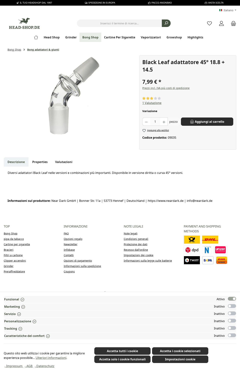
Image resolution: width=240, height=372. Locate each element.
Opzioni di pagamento (78, 260)
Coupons (69, 271)
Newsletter (70, 244)
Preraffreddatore (14, 271)
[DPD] (192, 250)
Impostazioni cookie (180, 359)
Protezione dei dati (135, 244)
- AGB (29, 366)
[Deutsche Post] (192, 239)
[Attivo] (232, 299)
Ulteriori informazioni (51, 358)
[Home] (37, 37)
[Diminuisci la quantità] (146, 122)
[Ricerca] (166, 23)
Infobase (69, 249)
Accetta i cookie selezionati (180, 351)
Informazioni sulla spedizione (82, 266)
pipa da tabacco (14, 239)
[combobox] (119, 23)
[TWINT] (192, 260)
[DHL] (210, 239)
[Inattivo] (232, 306)
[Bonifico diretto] (220, 250)
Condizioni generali (136, 239)
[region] (71, 95)
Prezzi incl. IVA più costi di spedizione (166, 88)
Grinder (9, 266)
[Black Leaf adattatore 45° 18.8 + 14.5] (71, 95)
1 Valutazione (151, 103)
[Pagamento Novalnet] (207, 250)
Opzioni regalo (73, 239)
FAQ (66, 233)
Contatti (69, 255)
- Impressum (13, 366)
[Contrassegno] (222, 260)
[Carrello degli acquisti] (232, 23)
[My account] (221, 23)
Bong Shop (10, 233)
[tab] (16, 162)
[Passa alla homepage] (24, 23)
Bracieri (9, 249)
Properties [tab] (40, 162)
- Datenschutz (44, 366)
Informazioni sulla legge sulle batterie (148, 260)
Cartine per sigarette (17, 244)
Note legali (130, 233)
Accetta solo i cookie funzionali (122, 359)
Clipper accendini (15, 260)
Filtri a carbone (13, 255)
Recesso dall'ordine (136, 249)
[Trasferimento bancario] (208, 260)
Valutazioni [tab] (63, 162)
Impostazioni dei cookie (138, 255)
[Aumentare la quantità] (164, 122)
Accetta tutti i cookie (122, 351)
